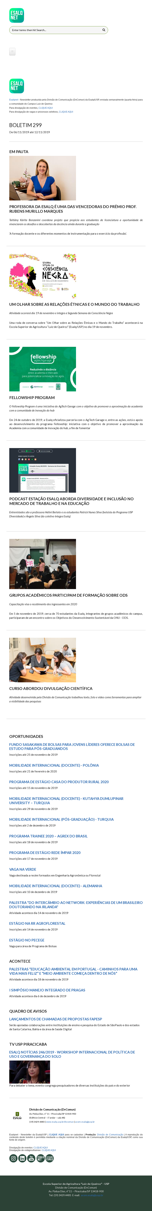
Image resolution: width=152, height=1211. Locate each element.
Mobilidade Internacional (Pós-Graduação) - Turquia (61, 819)
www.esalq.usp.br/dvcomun (60, 1121)
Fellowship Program (32, 397)
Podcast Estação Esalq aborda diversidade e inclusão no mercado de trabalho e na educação (71, 501)
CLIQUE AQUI (46, 108)
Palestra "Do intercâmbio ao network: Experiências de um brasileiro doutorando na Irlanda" (76, 905)
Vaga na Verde (22, 869)
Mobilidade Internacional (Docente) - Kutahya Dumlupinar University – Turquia (66, 801)
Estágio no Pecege (26, 940)
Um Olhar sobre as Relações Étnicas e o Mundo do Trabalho (74, 304)
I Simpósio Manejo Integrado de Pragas (47, 990)
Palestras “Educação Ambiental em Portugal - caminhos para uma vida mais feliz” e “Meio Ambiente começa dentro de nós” (73, 971)
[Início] (16, 15)
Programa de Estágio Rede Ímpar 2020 (44, 853)
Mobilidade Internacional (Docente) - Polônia (54, 765)
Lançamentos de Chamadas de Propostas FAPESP (55, 1019)
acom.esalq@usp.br (85, 1121)
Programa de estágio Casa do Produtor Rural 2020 (59, 782)
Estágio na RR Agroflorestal (37, 923)
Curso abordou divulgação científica (50, 688)
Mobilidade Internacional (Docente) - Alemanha (55, 886)
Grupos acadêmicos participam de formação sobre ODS (68, 595)
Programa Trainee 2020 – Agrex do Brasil (48, 836)
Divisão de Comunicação (109, 1134)
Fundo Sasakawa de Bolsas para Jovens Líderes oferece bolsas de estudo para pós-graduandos (72, 747)
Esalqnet (13, 99)
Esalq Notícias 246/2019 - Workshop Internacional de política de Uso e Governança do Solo (72, 1054)
